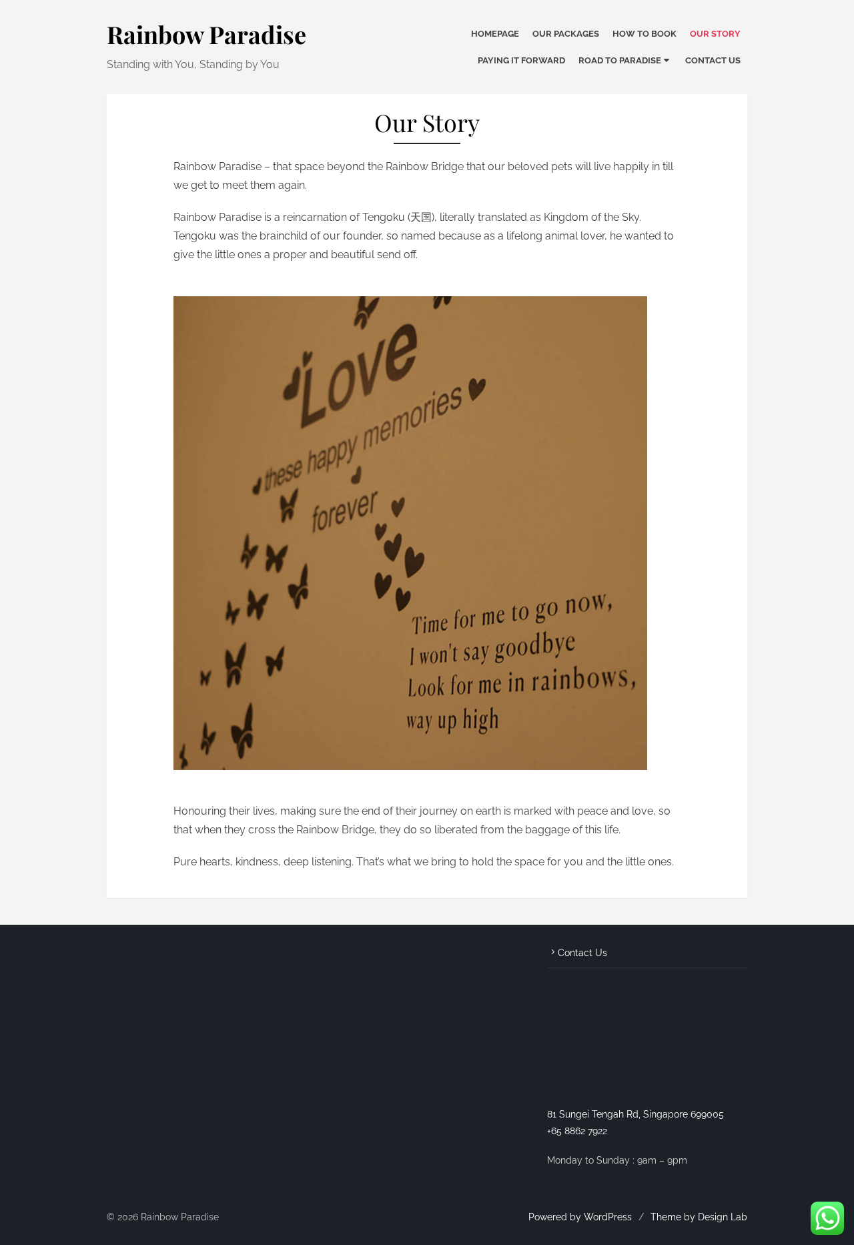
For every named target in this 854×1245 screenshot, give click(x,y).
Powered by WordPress (580, 1217)
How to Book (644, 34)
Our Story (715, 34)
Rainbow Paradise (206, 34)
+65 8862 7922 (577, 1131)
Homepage (495, 34)
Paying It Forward (521, 60)
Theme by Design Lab (699, 1217)
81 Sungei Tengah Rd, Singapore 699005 (635, 1114)
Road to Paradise (619, 60)
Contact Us (713, 60)
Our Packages (565, 34)
